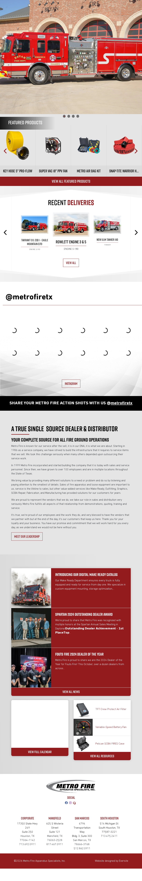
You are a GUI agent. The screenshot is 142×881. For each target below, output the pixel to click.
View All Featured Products (71, 181)
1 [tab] (64, 116)
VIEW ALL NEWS (71, 691)
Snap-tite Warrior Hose (125, 171)
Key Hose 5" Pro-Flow (17, 171)
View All (71, 262)
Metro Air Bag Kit (89, 171)
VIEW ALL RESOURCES (102, 756)
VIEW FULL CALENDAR (40, 752)
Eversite (123, 861)
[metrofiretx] (67, 803)
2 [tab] (68, 116)
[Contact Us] (75, 803)
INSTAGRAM (71, 383)
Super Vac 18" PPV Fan (53, 171)
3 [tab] (73, 116)
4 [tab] (77, 116)
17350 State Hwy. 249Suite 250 (27, 827)
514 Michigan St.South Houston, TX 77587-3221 (109, 827)
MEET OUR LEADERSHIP (27, 536)
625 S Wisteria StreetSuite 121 (54, 827)
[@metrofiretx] (71, 803)
